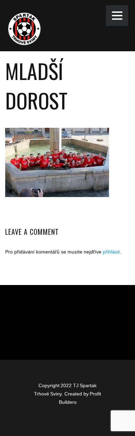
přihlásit (111, 252)
